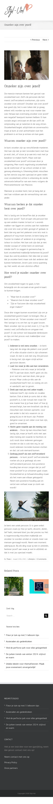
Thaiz (9, 559)
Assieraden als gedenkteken (19, 641)
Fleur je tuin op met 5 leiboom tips (22, 635)
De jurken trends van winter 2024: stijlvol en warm (26, 726)
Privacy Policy (10, 762)
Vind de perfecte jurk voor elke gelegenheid (26, 647)
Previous (36, 39)
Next (45, 39)
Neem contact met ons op (16, 756)
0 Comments (41, 559)
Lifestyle (31, 559)
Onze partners (11, 768)
